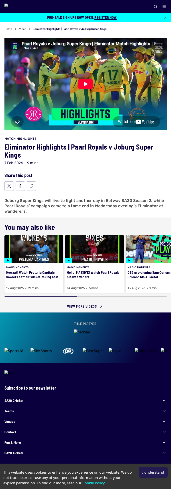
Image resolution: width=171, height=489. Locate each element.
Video (22, 29)
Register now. (105, 17)
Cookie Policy (93, 483)
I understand (153, 472)
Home (8, 29)
